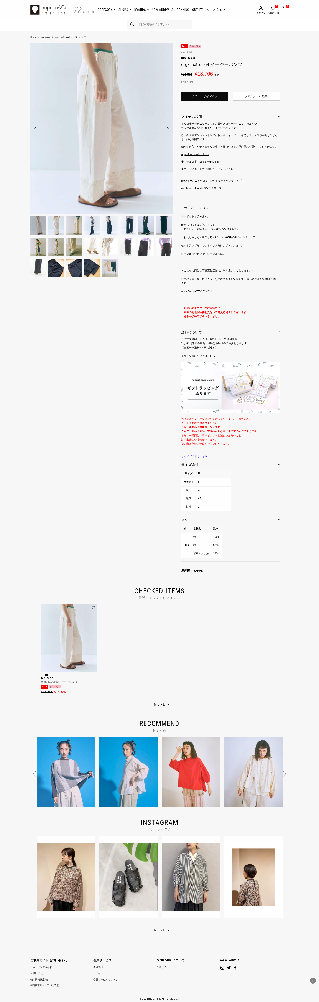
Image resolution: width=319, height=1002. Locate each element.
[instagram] (222, 968)
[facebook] (235, 968)
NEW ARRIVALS (162, 10)
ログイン (98, 973)
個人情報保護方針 (39, 979)
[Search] (132, 24)
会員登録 (98, 967)
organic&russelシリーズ (195, 154)
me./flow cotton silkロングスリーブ (201, 188)
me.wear (45, 37)
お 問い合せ (36, 973)
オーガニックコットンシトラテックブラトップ (214, 180)
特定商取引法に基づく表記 (44, 985)
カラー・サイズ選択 (204, 96)
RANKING (183, 10)
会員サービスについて (105, 979)
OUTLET (197, 10)
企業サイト (162, 967)
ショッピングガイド (41, 967)
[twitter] (229, 968)
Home (33, 37)
